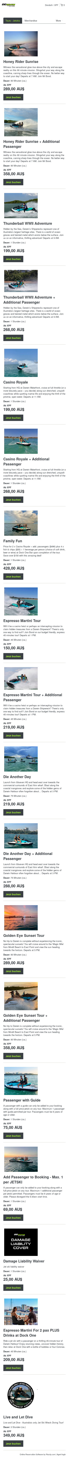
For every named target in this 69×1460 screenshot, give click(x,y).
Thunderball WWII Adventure (27, 223)
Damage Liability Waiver (23, 1260)
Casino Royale (15, 382)
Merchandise (31, 20)
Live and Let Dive (18, 1416)
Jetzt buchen (13, 97)
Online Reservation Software (31, 1454)
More (58, 20)
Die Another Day (17, 776)
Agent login (61, 1454)
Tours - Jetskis (13, 20)
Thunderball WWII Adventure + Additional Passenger (29, 300)
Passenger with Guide (22, 1100)
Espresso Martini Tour (22, 620)
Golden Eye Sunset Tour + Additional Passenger (25, 1018)
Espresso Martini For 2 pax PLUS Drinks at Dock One (31, 1333)
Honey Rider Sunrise (20, 61)
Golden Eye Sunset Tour (23, 935)
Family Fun (12, 540)
